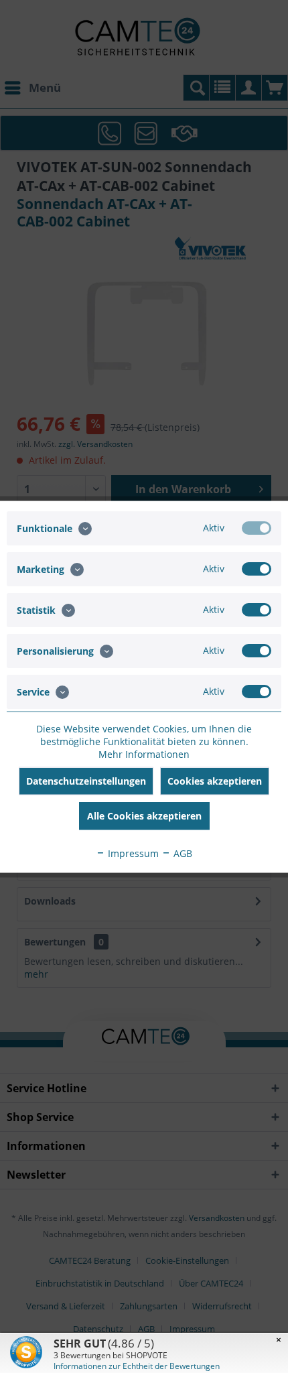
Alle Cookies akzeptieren (144, 815)
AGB (181, 852)
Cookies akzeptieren (214, 780)
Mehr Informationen (144, 753)
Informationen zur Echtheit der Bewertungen (137, 1366)
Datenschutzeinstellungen (86, 780)
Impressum (132, 852)
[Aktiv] (256, 527)
